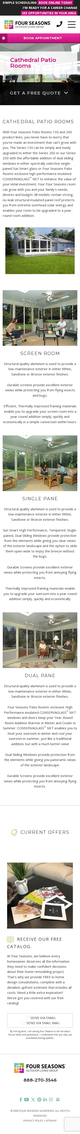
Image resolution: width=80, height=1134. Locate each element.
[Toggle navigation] (71, 24)
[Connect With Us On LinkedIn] (45, 1100)
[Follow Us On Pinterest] (39, 1100)
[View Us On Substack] (58, 1100)
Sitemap (51, 1120)
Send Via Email (43, 1017)
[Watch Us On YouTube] (26, 1100)
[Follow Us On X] (33, 1100)
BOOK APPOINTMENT (43, 38)
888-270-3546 (40, 1080)
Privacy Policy (33, 1120)
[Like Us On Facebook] (20, 1100)
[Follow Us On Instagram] (51, 1100)
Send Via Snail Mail (43, 1023)
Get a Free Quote (36, 93)
